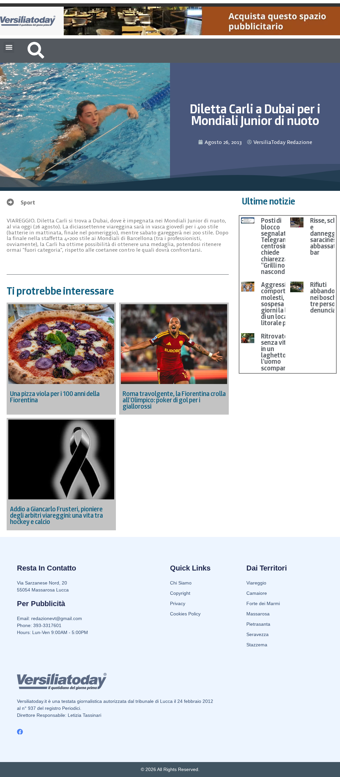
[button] (8, 47)
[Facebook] (20, 732)
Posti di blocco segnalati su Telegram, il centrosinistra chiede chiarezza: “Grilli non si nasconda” (280, 246)
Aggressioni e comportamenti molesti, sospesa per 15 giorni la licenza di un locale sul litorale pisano (283, 303)
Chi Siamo (181, 582)
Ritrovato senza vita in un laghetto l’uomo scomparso (276, 352)
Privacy (177, 603)
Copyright (180, 593)
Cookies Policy (185, 613)
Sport (28, 202)
